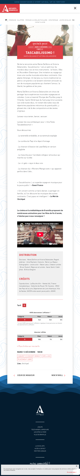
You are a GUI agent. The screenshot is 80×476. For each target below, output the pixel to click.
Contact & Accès (40, 22)
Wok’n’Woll (57, 375)
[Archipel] (4, 8)
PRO (73, 20)
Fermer (75, 7)
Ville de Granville (40, 434)
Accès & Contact (40, 448)
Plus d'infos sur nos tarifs (28, 346)
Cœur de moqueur (25, 375)
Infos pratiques (53, 20)
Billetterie (20, 20)
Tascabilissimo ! (40, 52)
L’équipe (40, 427)
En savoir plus (71, 472)
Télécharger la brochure (40, 429)
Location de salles (65, 20)
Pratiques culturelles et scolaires (36, 20)
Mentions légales (40, 451)
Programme (12, 20)
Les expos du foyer (40, 432)
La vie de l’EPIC (40, 446)
